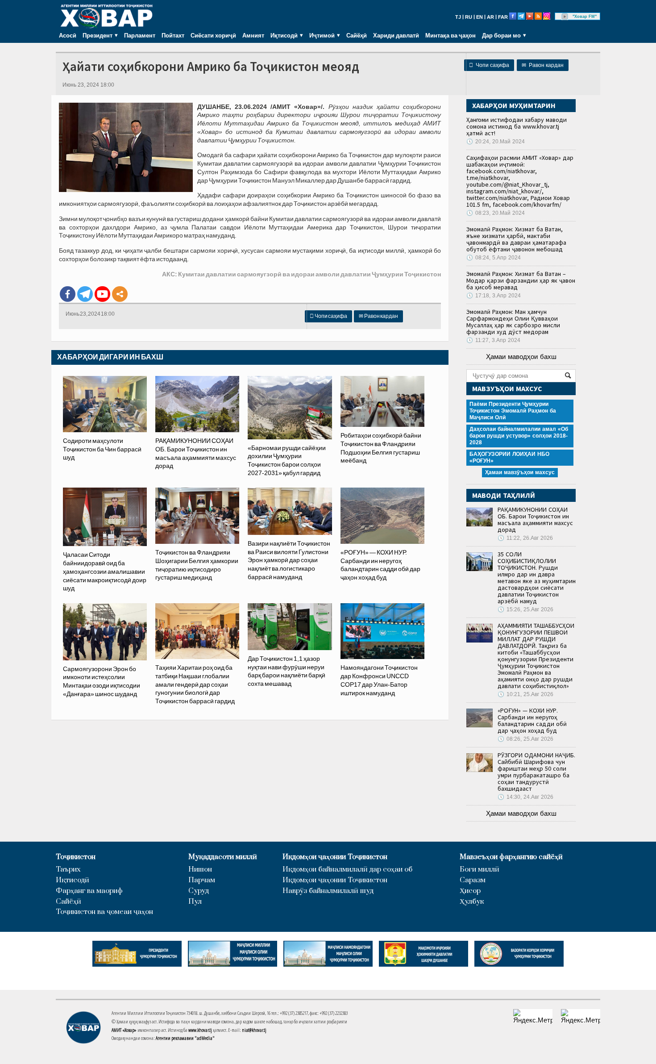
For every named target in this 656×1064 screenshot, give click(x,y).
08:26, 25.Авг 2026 (525, 739)
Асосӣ (67, 35)
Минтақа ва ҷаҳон (450, 35)
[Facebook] (67, 294)
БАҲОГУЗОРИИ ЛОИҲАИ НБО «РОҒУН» (509, 457)
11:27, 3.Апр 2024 (493, 340)
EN (479, 17)
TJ (458, 17)
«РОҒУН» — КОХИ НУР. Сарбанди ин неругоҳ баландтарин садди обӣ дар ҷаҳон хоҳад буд (532, 720)
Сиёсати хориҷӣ (213, 35)
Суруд (198, 891)
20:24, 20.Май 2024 (495, 141)
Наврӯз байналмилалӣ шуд (328, 891)
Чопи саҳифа (489, 65)
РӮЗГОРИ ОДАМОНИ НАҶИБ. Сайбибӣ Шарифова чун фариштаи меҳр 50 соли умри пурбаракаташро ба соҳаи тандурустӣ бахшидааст (536, 772)
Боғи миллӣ (479, 869)
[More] (120, 294)
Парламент (139, 35)
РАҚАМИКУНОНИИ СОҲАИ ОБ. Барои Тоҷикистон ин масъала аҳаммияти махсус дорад (535, 519)
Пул (195, 901)
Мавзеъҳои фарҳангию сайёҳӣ (511, 857)
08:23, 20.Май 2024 (495, 213)
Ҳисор (470, 891)
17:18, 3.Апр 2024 (493, 295)
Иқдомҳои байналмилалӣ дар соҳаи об (347, 869)
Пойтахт (173, 35)
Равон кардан (543, 65)
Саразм (473, 880)
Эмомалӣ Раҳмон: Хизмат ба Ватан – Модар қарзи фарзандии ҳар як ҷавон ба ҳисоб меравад (520, 280)
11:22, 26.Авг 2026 (525, 538)
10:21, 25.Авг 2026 (525, 694)
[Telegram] (85, 294)
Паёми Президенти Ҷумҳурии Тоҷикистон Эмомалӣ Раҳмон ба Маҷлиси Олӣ (512, 411)
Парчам (201, 880)
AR (490, 17)
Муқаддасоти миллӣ (222, 857)
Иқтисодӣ (72, 880)
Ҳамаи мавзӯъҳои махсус (520, 472)
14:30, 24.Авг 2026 (525, 797)
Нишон (200, 869)
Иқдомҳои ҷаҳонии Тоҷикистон (334, 857)
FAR (503, 17)
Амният (253, 35)
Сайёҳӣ (356, 35)
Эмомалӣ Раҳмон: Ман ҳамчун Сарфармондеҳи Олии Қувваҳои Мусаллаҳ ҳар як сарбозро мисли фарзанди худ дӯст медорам (513, 322)
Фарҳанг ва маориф (89, 891)
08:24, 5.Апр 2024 (493, 258)
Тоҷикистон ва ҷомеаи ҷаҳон (104, 912)
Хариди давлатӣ (396, 35)
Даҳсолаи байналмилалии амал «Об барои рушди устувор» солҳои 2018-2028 (518, 436)
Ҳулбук (472, 901)
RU (468, 17)
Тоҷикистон (75, 857)
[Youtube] (102, 294)
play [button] (565, 16)
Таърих (68, 869)
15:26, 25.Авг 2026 (525, 609)
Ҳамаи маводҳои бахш (521, 356)
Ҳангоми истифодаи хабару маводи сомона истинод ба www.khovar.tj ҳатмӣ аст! (516, 126)
